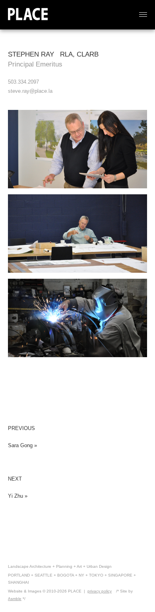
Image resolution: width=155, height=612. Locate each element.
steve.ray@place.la (30, 91)
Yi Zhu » (17, 496)
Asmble (14, 598)
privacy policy (99, 591)
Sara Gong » (22, 445)
